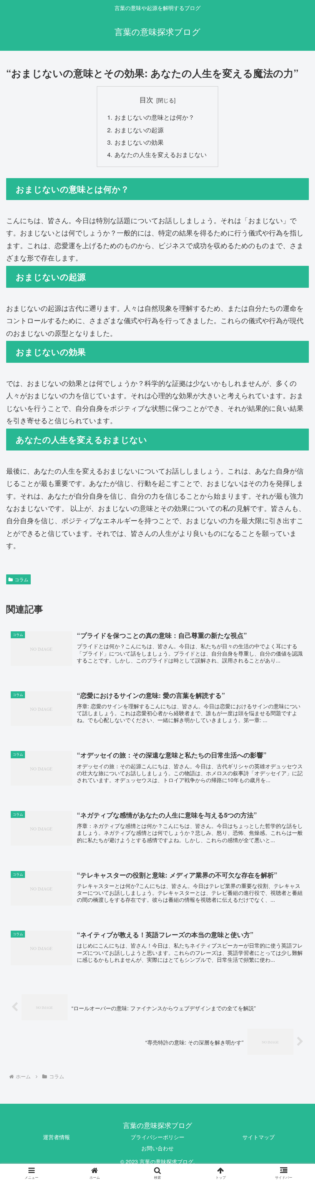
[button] (291, 849)
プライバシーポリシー (157, 1137)
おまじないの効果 (139, 142)
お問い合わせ (157, 1148)
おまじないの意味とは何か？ (154, 117)
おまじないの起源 (139, 129)
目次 (146, 99)
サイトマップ (258, 1137)
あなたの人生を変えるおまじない (160, 154)
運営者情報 (56, 1137)
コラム (21, 579)
